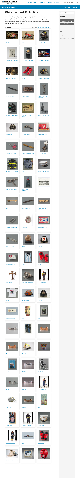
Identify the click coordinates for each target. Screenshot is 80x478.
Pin (23, 443)
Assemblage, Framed (27, 461)
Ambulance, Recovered (43, 60)
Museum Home (32, 2)
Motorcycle (24, 42)
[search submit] (72, 13)
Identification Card (10, 264)
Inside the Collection (8, 7)
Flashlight (8, 407)
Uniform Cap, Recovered (44, 171)
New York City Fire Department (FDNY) (66, 20)
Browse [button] (41, 2)
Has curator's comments (66, 38)
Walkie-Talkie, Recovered (44, 115)
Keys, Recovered (42, 153)
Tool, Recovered (26, 208)
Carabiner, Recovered (11, 227)
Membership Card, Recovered (42, 228)
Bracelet (8, 336)
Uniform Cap (41, 425)
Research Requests (53, 2)
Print (39, 189)
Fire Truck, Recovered (11, 42)
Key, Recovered (26, 134)
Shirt (23, 171)
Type (61, 31)
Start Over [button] (66, 23)
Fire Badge (24, 227)
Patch (39, 353)
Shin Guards (41, 443)
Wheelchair (40, 371)
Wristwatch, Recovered (12, 115)
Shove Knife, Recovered (28, 153)
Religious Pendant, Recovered (42, 97)
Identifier (47, 27)
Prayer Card (9, 425)
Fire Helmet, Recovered (43, 42)
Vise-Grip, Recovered (11, 189)
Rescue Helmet (25, 300)
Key (7, 208)
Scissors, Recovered (11, 153)
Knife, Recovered (10, 96)
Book (39, 318)
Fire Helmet (9, 134)
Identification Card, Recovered (26, 116)
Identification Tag (10, 318)
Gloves (39, 264)
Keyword (62, 28)
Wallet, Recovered (26, 96)
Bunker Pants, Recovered (25, 190)
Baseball (24, 246)
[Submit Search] (78, 2)
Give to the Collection (71, 7)
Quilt (23, 318)
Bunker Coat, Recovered (12, 171)
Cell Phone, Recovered (27, 60)
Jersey (23, 264)
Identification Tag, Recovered (42, 209)
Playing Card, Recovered (12, 60)
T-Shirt (7, 300)
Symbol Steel (9, 282)
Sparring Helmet (42, 461)
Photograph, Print (42, 282)
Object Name (41, 27)
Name (61, 35)
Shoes (23, 78)
